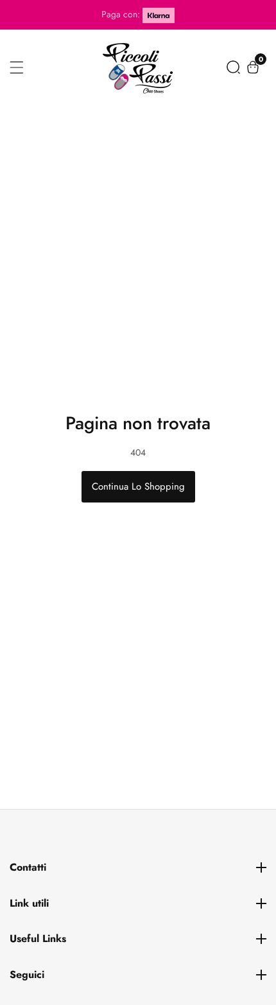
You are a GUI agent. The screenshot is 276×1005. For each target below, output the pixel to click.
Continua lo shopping (138, 486)
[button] (233, 67)
